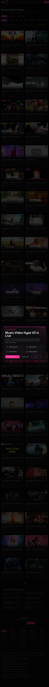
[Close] (44, 328)
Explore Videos (26, 356)
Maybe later (36, 356)
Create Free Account (11, 356)
